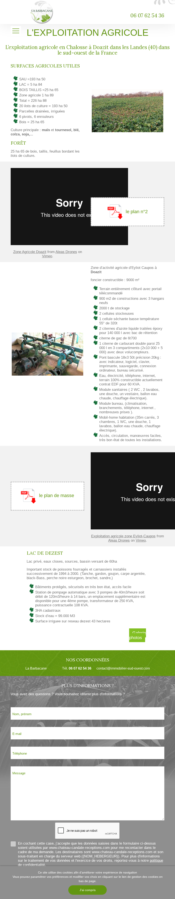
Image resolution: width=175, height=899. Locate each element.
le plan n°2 (137, 211)
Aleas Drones (66, 252)
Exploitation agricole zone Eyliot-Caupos (123, 536)
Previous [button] (99, 110)
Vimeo (47, 256)
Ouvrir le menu (16, 31)
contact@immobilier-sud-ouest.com (123, 668)
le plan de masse (56, 495)
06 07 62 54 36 (147, 15)
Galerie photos (137, 635)
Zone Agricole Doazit (29, 252)
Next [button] (148, 110)
